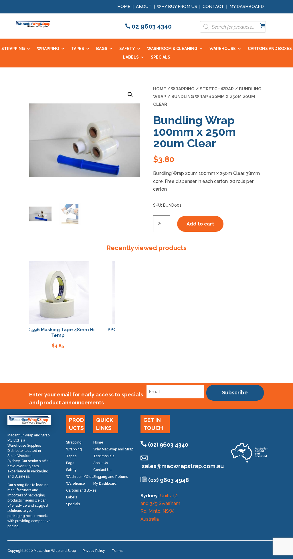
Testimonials (103, 456)
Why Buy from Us (177, 6)
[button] (130, 94)
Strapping (74, 442)
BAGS (101, 49)
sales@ (183, 466)
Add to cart (200, 224)
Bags (70, 463)
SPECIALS (160, 57)
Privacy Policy (94, 551)
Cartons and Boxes (81, 490)
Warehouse (75, 484)
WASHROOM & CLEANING (172, 49)
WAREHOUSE (222, 49)
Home (123, 6)
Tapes (71, 456)
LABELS (131, 57)
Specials (73, 504)
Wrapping (183, 88)
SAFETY (127, 49)
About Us (100, 463)
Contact (213, 6)
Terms (117, 551)
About (144, 6)
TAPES (77, 49)
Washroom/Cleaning (83, 477)
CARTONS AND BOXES (270, 49)
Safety (71, 470)
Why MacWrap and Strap (113, 449)
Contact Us (102, 470)
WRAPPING (48, 49)
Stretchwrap (217, 88)
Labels (71, 497)
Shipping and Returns (110, 477)
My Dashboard (246, 6)
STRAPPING (13, 49)
